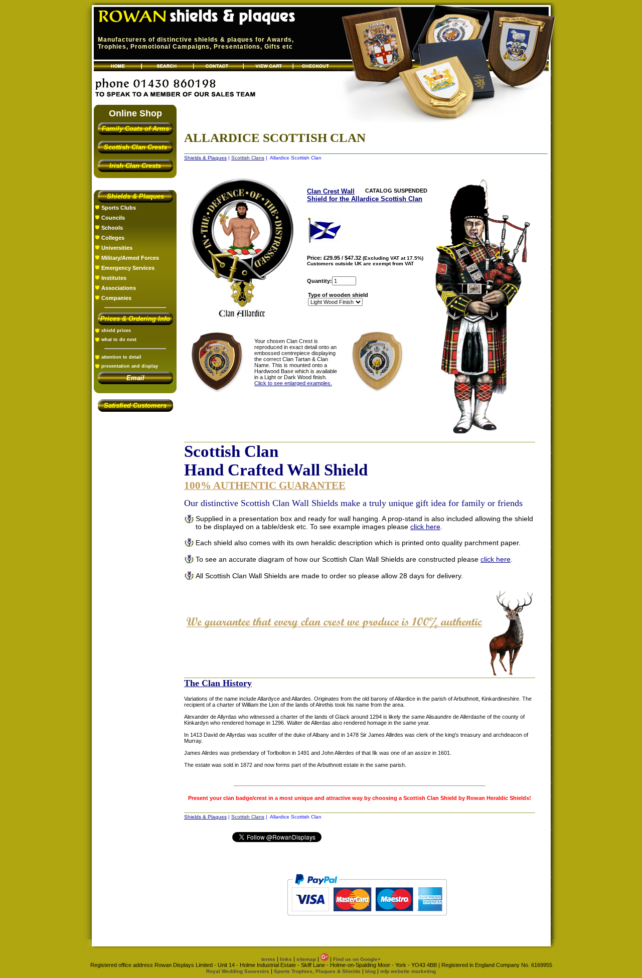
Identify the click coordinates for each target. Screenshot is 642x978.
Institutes (113, 278)
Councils (113, 218)
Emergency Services (127, 268)
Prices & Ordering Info (135, 318)
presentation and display (129, 366)
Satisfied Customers (135, 405)
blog (370, 971)
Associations (118, 288)
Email (135, 378)
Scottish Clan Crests (135, 147)
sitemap (306, 959)
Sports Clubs (118, 208)
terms (268, 959)
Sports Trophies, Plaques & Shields (318, 971)
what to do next (118, 339)
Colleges (112, 238)
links (286, 959)
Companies (116, 298)
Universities (116, 248)
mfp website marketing (408, 971)
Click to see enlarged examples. (293, 383)
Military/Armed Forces (130, 258)
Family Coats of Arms (135, 128)
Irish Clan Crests (135, 166)
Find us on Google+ (357, 959)
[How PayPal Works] (367, 920)
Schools (112, 228)
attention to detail (121, 357)
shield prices (116, 330)
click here (425, 527)
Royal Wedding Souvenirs (237, 971)
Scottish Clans (247, 157)
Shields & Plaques (135, 196)
